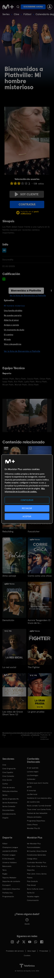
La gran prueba (36, 711)
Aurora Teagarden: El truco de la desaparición (39, 621)
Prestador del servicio (15, 951)
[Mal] (15, 183)
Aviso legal (31, 951)
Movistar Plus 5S (33, 828)
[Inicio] (8, 7)
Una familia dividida (13, 310)
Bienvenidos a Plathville (26, 290)
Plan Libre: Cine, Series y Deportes (37, 868)
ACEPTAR (27, 516)
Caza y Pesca (32, 824)
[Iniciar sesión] (49, 6)
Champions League (10, 847)
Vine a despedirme (12, 344)
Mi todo (7, 339)
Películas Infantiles (10, 791)
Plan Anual (31, 885)
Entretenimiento (9, 814)
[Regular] (19, 183)
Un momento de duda (14, 330)
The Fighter (34, 667)
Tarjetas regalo (33, 896)
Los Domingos (32, 775)
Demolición (8, 620)
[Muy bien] (26, 183)
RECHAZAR (27, 508)
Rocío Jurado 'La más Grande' (39, 806)
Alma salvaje (9, 575)
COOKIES (27, 955)
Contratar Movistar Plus (36, 862)
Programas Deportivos (36, 821)
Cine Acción (7, 780)
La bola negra (32, 772)
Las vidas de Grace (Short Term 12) (12, 713)
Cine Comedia (8, 776)
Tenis (4, 870)
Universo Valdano (9, 862)
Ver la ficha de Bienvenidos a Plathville (28, 295)
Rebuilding (7, 531)
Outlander (31, 779)
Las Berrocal (32, 794)
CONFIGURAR (27, 500)
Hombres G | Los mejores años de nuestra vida (39, 800)
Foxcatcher (34, 531)
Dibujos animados (34, 817)
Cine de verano (8, 787)
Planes (29, 878)
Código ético (32, 859)
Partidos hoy (7, 893)
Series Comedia (8, 806)
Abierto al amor (11, 320)
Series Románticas (9, 803)
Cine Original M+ (9, 769)
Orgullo (5, 818)
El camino (8, 334)
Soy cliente (29, 194)
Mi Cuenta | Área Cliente (37, 851)
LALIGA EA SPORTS (9, 851)
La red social (9, 667)
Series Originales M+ (10, 799)
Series (6, 14)
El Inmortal (31, 790)
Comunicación (33, 900)
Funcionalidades (33, 847)
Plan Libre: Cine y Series (36, 874)
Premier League (8, 855)
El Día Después (8, 859)
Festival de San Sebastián (37, 813)
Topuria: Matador (9, 878)
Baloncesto (6, 866)
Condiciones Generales (36, 855)
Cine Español (7, 772)
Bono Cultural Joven (35, 889)
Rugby (4, 874)
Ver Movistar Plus (34, 844)
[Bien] (22, 183)
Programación (8, 896)
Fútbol (27, 14)
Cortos (5, 784)
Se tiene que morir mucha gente (37, 785)
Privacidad (43, 951)
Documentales (8, 810)
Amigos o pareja (11, 325)
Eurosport (6, 885)
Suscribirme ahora (33, 7)
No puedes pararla (12, 315)
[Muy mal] (11, 183)
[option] (18, 415)
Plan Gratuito (32, 881)
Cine (16, 14)
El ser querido (32, 768)
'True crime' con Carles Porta (39, 809)
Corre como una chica (40, 575)
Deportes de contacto (11, 881)
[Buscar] (18, 6)
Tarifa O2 (30, 893)
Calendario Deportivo (11, 889)
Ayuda (27, 924)
